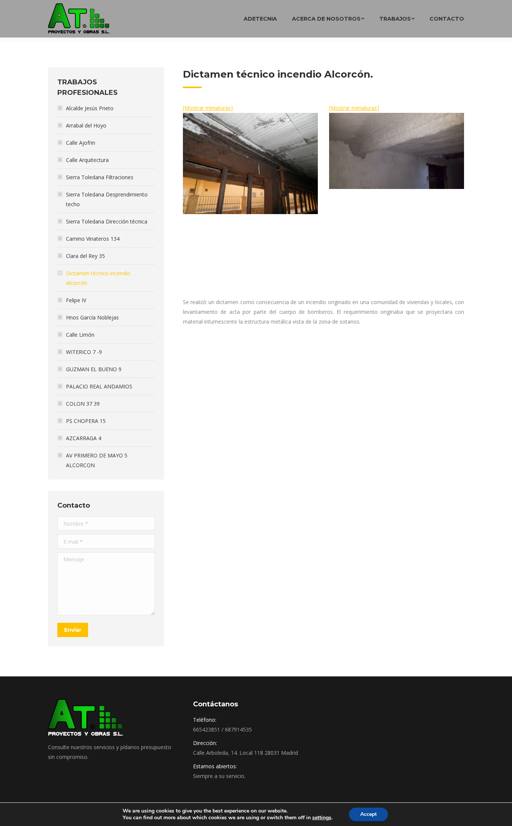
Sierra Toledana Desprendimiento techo (107, 199)
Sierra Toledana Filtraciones (99, 177)
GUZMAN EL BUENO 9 (93, 369)
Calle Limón (80, 334)
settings (321, 817)
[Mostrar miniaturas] (208, 107)
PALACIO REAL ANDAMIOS (99, 386)
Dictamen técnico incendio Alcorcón (98, 278)
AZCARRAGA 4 (83, 438)
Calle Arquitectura (87, 159)
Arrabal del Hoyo (86, 125)
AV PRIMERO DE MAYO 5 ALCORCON (96, 460)
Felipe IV (76, 300)
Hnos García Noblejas (92, 317)
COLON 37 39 (83, 403)
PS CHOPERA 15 (86, 420)
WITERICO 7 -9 (84, 351)
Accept (368, 814)
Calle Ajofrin (80, 142)
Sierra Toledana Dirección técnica (106, 221)
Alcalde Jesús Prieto (90, 108)
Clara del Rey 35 (85, 255)
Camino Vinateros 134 (93, 238)
